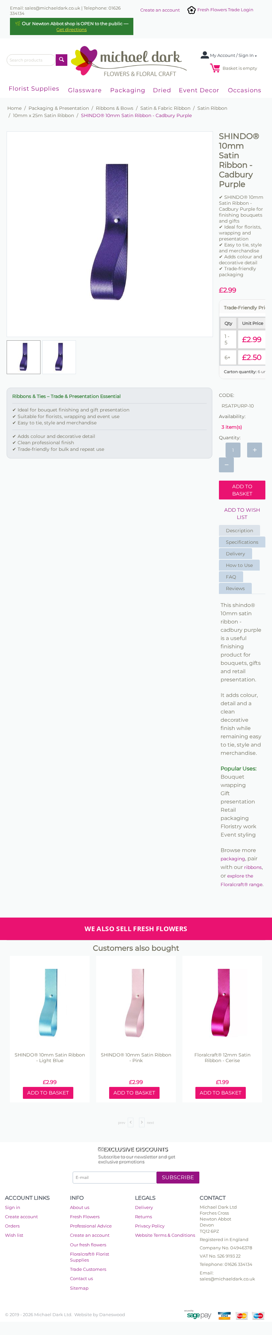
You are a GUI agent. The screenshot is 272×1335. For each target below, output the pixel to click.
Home (14, 108)
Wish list (14, 1235)
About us (79, 1207)
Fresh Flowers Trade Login (224, 9)
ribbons (253, 867)
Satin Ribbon (212, 108)
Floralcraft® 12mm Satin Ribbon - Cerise (136, 1057)
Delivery (144, 1207)
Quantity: (229, 438)
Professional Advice (91, 1225)
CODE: (226, 395)
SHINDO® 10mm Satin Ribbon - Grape (223, 1057)
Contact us (81, 1278)
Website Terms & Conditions (165, 1235)
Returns (143, 1216)
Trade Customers (88, 1269)
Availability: (232, 416)
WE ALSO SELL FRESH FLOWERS (136, 928)
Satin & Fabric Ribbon (165, 108)
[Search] (61, 60)
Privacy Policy (150, 1225)
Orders (12, 1225)
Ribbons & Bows (114, 108)
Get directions (71, 29)
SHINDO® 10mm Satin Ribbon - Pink (50, 1057)
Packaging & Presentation (59, 108)
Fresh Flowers (85, 1216)
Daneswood (112, 1314)
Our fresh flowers (88, 1244)
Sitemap (79, 1288)
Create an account (160, 10)
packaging (233, 859)
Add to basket (242, 489)
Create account (21, 1216)
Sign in (12, 1207)
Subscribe (178, 1177)
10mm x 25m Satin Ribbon (43, 115)
